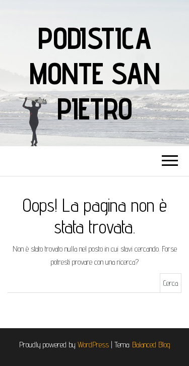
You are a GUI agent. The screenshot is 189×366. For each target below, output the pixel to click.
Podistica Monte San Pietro (94, 73)
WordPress (93, 344)
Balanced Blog (151, 344)
